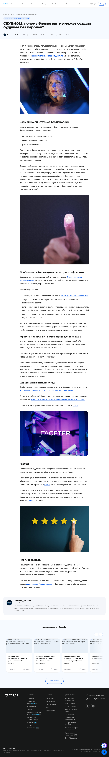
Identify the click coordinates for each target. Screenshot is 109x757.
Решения (34, 4)
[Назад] (96, 634)
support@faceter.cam (97, 699)
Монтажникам (70, 703)
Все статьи (54, 681)
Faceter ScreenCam (33, 727)
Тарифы (25, 4)
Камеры (14, 4)
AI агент (31, 723)
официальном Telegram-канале (40, 584)
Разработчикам (70, 706)
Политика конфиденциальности (82, 749)
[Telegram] (91, 4)
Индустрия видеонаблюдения (26, 14)
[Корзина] (95, 4)
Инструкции (50, 701)
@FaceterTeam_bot (96, 695)
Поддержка (83, 4)
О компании (50, 698)
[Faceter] (6, 3)
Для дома (45, 4)
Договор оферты (100, 749)
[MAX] (104, 745)
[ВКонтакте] (93, 706)
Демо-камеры (71, 4)
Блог (12, 14)
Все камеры (31, 706)
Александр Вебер (13, 35)
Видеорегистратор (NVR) (34, 713)
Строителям (69, 714)
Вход (102, 4)
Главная (6, 14)
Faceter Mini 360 (32, 702)
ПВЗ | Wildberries (71, 738)
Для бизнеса (56, 4)
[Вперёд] (101, 634)
